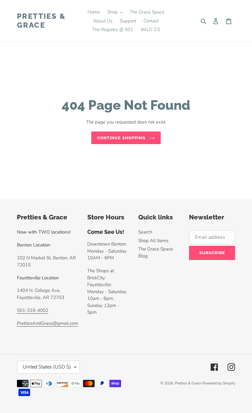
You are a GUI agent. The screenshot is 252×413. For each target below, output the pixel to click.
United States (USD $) (47, 367)
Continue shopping (121, 138)
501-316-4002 (32, 310)
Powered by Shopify (218, 383)
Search (145, 232)
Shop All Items (153, 241)
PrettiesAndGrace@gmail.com (47, 323)
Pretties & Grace (41, 21)
